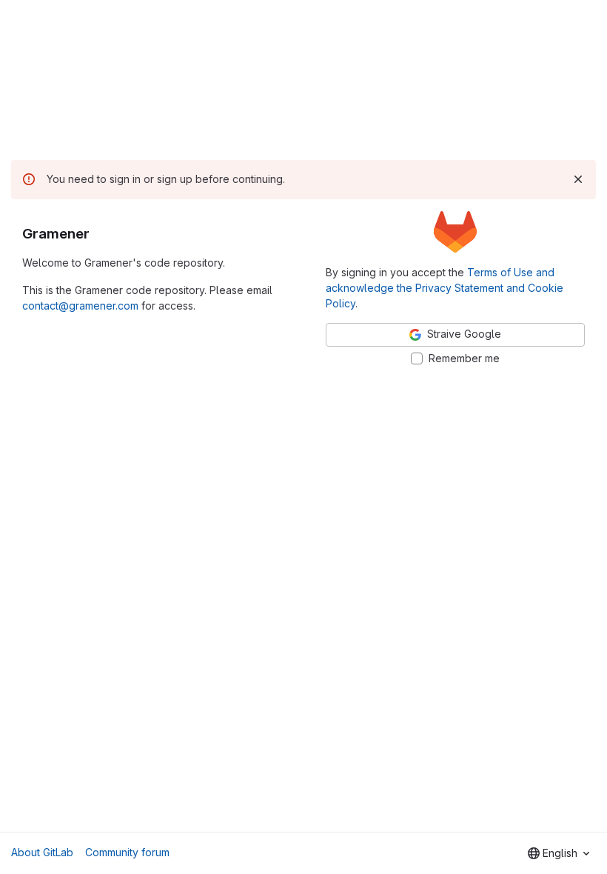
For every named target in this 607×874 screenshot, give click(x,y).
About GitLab (42, 852)
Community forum (127, 852)
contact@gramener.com (80, 305)
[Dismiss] (578, 179)
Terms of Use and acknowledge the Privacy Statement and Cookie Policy (444, 288)
